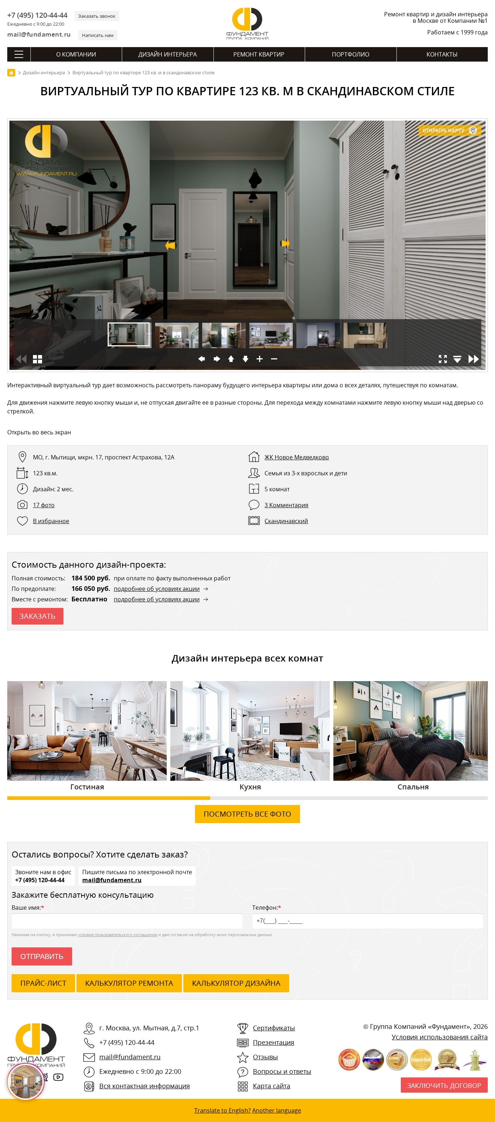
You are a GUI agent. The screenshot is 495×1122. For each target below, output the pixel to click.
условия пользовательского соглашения (117, 934)
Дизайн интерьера (167, 54)
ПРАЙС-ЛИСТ (43, 983)
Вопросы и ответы (282, 1071)
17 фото (44, 505)
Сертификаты (274, 1027)
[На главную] (11, 72)
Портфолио (350, 54)
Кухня (250, 787)
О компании (76, 54)
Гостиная (87, 787)
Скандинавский (286, 521)
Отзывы (265, 1056)
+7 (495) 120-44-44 (37, 15)
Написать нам (98, 35)
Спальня (413, 787)
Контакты (442, 54)
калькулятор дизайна (236, 983)
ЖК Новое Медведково (297, 457)
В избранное (51, 521)
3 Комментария (286, 505)
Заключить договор (444, 1085)
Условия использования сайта (440, 1037)
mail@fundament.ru (39, 34)
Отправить (41, 956)
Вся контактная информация (144, 1085)
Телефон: (266, 908)
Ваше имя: (28, 908)
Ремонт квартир (258, 54)
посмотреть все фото (247, 814)
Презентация (273, 1042)
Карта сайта (271, 1085)
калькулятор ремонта (129, 983)
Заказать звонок (97, 16)
